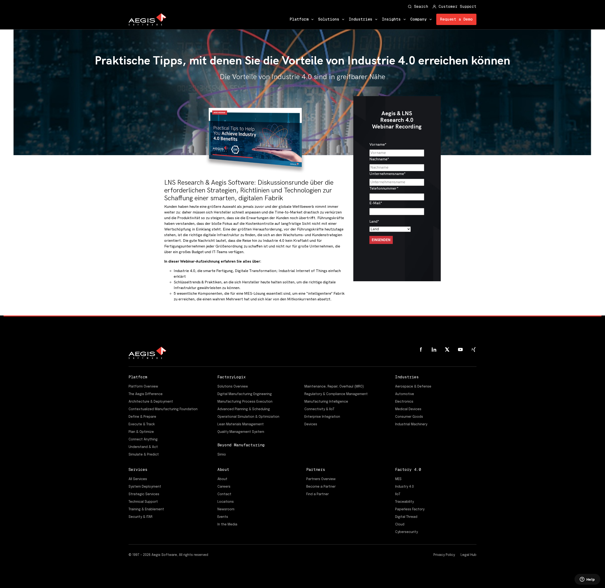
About (223, 469)
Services (138, 469)
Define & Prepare (142, 416)
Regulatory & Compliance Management (336, 394)
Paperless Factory (409, 509)
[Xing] (473, 349)
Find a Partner (317, 494)
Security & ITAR (140, 517)
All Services (138, 479)
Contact (224, 494)
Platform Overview (143, 386)
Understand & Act (143, 447)
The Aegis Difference (146, 394)
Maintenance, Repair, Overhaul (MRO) (334, 386)
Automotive (404, 394)
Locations (225, 501)
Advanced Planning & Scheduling (243, 409)
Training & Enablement (146, 509)
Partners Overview (321, 479)
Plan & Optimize (141, 432)
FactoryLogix (231, 377)
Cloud (399, 524)
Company (418, 19)
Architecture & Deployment (151, 401)
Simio (221, 454)
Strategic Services (144, 494)
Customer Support (457, 6)
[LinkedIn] (434, 349)
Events (222, 517)
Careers (223, 486)
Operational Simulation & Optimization (248, 416)
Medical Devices (408, 409)
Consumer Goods (409, 416)
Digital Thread (406, 517)
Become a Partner (321, 486)
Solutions (328, 19)
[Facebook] (421, 349)
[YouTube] (460, 349)
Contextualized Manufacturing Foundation (163, 409)
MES (398, 479)
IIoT (397, 494)
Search (421, 6)
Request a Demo (456, 19)
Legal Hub (468, 555)
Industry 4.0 (404, 486)
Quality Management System (240, 432)
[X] (447, 349)
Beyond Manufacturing (241, 445)
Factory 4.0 (408, 469)
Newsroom (225, 509)
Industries (360, 19)
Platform (299, 19)
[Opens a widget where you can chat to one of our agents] (587, 580)
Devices (310, 424)
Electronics (404, 401)
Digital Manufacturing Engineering (244, 394)
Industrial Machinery (411, 424)
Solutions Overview (232, 386)
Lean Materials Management (240, 424)
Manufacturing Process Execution (244, 401)
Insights (391, 19)
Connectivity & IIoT (319, 409)
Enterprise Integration (322, 416)
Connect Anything (143, 439)
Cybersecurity (406, 532)
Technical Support (143, 501)
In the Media (227, 524)
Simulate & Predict (144, 454)
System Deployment (145, 486)
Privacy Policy (444, 555)
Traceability (404, 501)
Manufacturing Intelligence (326, 401)
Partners (315, 469)
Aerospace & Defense (413, 386)
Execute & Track (142, 424)
